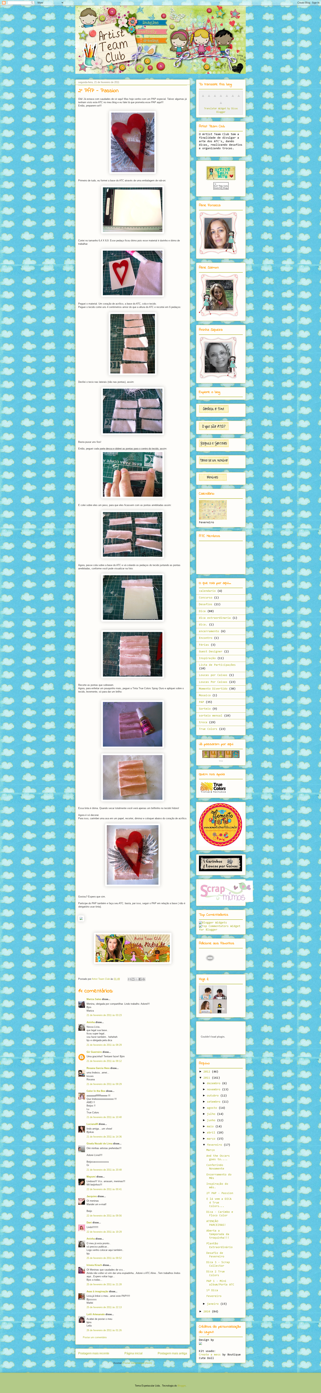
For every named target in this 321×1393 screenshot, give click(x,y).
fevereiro (215, 1144)
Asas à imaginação (97, 1291)
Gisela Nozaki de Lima (99, 1143)
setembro (214, 1101)
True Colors (208, 729)
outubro (213, 1095)
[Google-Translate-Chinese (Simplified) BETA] (203, 97)
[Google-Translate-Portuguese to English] (233, 97)
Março (210, 1150)
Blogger (182, 1385)
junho (212, 1120)
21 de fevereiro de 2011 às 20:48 (104, 1169)
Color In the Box (96, 1091)
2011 (207, 1077)
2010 (207, 1311)
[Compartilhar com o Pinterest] (143, 979)
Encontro (205, 638)
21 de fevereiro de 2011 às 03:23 (104, 1015)
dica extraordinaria (215, 618)
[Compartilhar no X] (136, 979)
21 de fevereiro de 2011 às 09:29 (104, 1084)
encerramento (209, 631)
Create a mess (210, 1354)
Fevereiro (213, 1296)
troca (203, 722)
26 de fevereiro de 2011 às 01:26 (104, 1330)
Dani (89, 1222)
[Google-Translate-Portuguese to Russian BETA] (239, 97)
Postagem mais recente (93, 1353)
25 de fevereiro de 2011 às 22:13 (104, 1307)
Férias (204, 644)
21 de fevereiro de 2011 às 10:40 (104, 1117)
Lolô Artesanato (96, 1314)
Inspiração (207, 658)
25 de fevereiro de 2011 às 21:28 (104, 1284)
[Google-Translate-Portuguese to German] (215, 97)
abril (212, 1132)
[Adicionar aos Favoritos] (210, 965)
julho (212, 1114)
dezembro (214, 1083)
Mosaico (205, 695)
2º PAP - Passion (219, 1193)
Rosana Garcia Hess (98, 1068)
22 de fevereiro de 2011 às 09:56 (104, 1215)
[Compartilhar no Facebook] (140, 979)
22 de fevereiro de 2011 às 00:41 (104, 1189)
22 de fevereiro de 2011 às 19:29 (104, 1231)
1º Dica (212, 1290)
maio (211, 1126)
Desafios (205, 604)
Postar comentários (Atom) (137, 1363)
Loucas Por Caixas (213, 682)
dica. (203, 624)
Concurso (205, 597)
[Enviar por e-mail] (129, 979)
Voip (221, 761)
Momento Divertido (213, 688)
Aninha (91, 1022)
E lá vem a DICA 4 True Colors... (218, 1203)
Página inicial (133, 1353)
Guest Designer (210, 651)
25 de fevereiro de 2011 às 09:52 (104, 1258)
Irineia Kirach (94, 1265)
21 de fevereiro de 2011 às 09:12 (104, 1061)
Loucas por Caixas (213, 675)
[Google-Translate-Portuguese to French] (209, 97)
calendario (207, 591)
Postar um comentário (95, 1337)
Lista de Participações (217, 665)
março (212, 1138)
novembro (214, 1089)
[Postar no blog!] (133, 979)
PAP (201, 702)
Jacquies (92, 1196)
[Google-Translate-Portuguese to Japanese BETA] (227, 97)
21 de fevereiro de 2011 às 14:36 (104, 1136)
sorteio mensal (210, 715)
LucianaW (92, 1124)
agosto (213, 1107)
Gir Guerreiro (94, 1052)
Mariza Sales (94, 999)
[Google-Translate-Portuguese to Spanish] (221, 104)
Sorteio (205, 708)
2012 (207, 1071)
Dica (202, 611)
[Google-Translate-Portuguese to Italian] (221, 97)
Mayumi (91, 1176)
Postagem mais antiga (172, 1353)
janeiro (213, 1304)
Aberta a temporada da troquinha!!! (217, 1234)
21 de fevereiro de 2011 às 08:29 (104, 1044)
